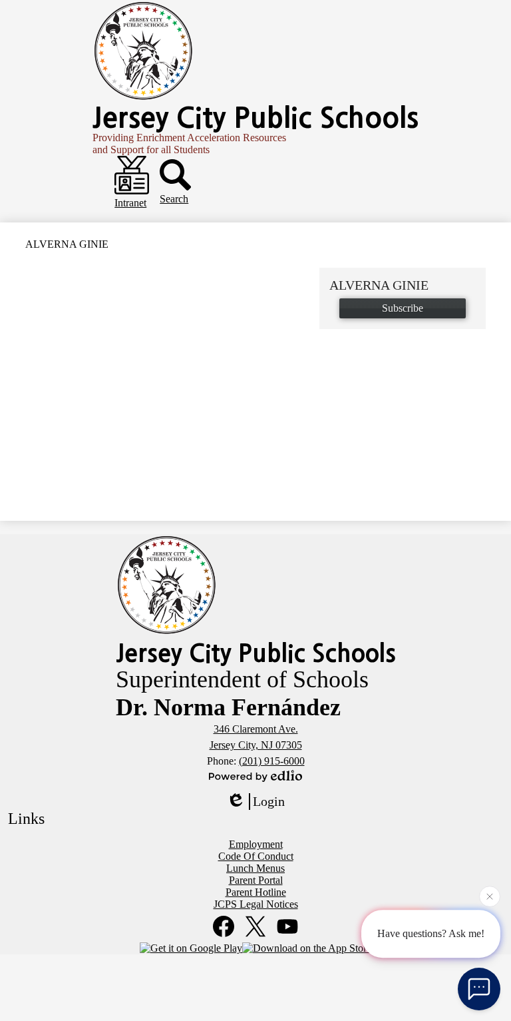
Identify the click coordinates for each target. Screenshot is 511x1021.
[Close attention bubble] (489, 895)
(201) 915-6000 (272, 761)
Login (269, 801)
